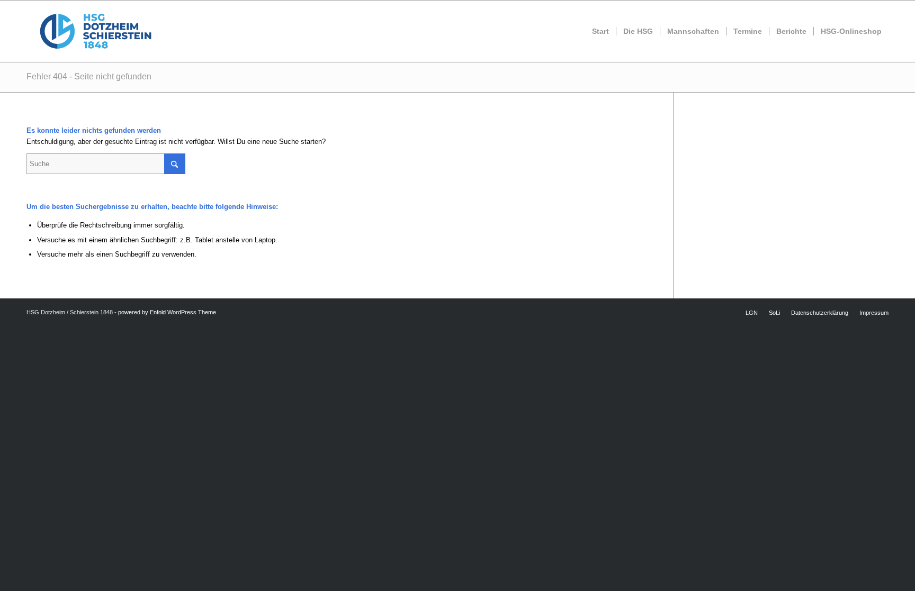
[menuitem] (600, 31)
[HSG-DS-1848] (95, 31)
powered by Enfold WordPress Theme (167, 312)
